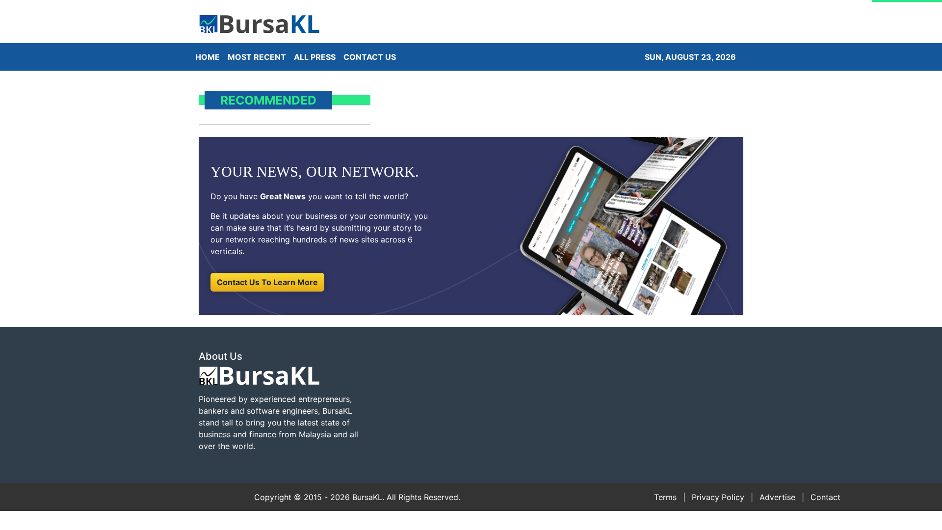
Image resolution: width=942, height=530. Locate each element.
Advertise (777, 497)
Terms (665, 497)
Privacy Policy (718, 497)
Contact (825, 497)
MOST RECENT (257, 57)
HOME (207, 57)
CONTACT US (369, 57)
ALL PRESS (315, 57)
